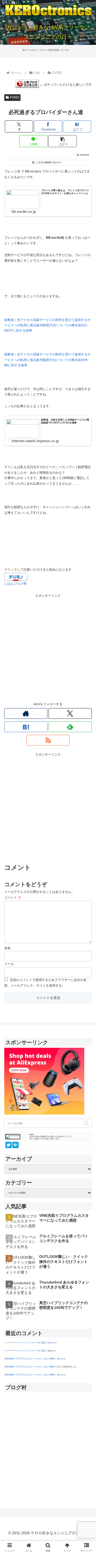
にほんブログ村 (15, 584)
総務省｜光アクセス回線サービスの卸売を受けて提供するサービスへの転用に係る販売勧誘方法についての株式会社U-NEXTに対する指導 (47, 325)
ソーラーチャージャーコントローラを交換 (24, 1342)
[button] (62, 141)
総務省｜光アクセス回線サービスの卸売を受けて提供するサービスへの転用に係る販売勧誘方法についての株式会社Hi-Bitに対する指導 (47, 359)
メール (9, 964)
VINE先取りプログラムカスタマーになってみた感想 (29, 1358)
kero (50, 1342)
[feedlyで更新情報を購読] (70, 726)
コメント (12, 897)
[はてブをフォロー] (25, 726)
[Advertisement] (48, 647)
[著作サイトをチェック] (25, 713)
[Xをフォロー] (70, 713)
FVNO (14, 97)
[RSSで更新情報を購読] (48, 740)
